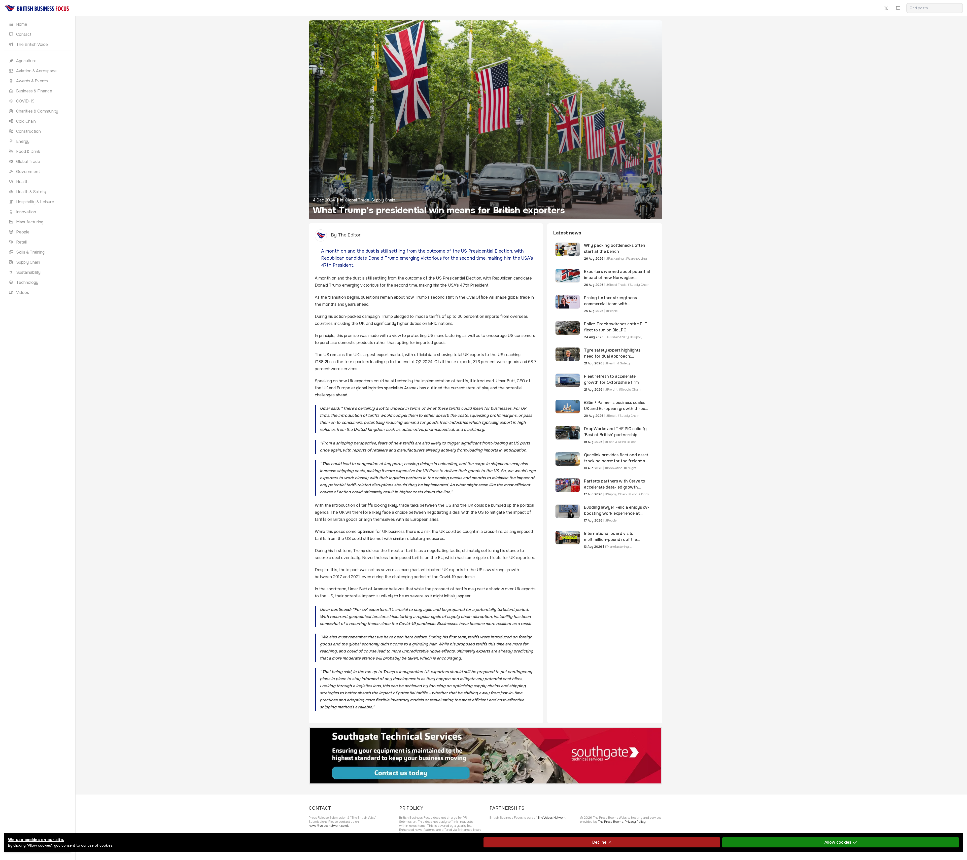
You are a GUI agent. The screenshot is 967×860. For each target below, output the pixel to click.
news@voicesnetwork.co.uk (329, 826)
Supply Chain (383, 200)
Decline (599, 842)
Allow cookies (837, 842)
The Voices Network (551, 818)
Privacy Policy (635, 822)
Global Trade (357, 200)
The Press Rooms (610, 822)
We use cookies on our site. (36, 839)
